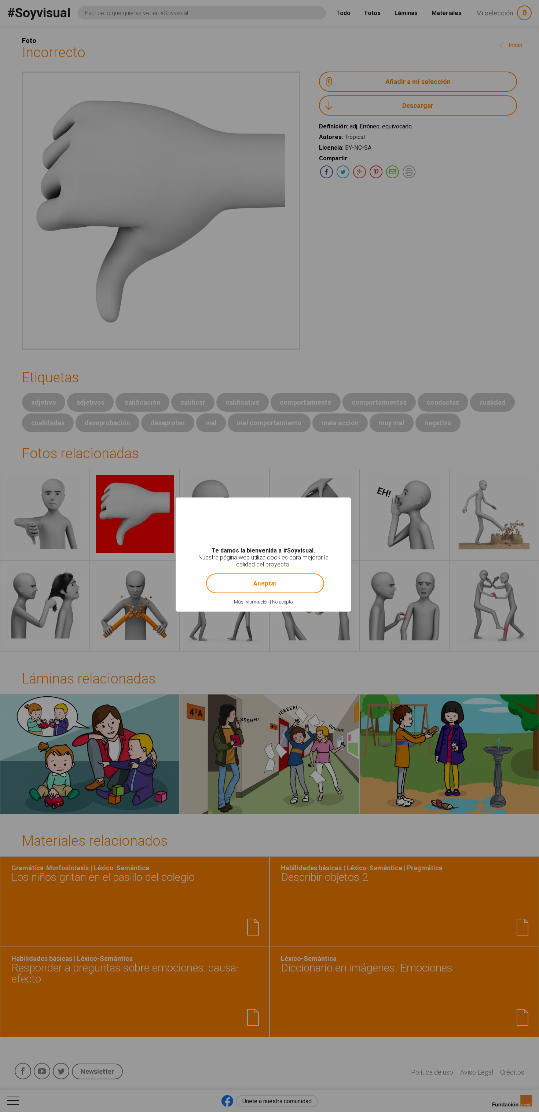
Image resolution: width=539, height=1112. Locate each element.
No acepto (282, 602)
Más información (251, 602)
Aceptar (265, 583)
